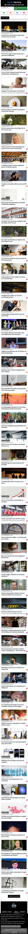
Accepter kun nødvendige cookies (11, 926)
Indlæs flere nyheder (14, 896)
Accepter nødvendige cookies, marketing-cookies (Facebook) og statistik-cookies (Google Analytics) (14, 931)
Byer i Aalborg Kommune (20, 7)
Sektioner (4, 7)
